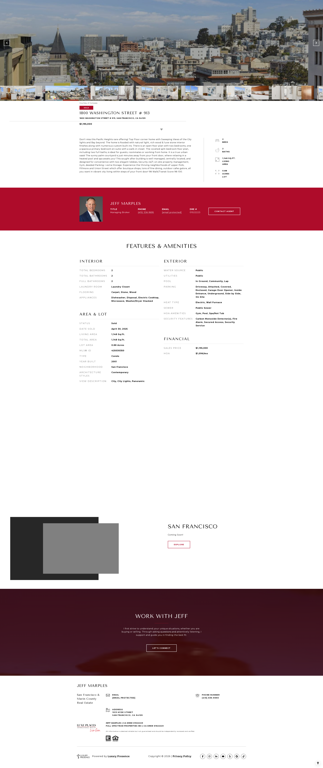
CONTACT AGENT (224, 211)
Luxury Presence (119, 756)
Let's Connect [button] (161, 648)
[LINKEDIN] (216, 756)
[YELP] (229, 756)
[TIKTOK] (243, 756)
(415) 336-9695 (146, 212)
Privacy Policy (182, 756)
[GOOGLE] (236, 756)
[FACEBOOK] (202, 756)
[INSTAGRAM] (209, 756)
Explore (179, 544)
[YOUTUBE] (223, 756)
